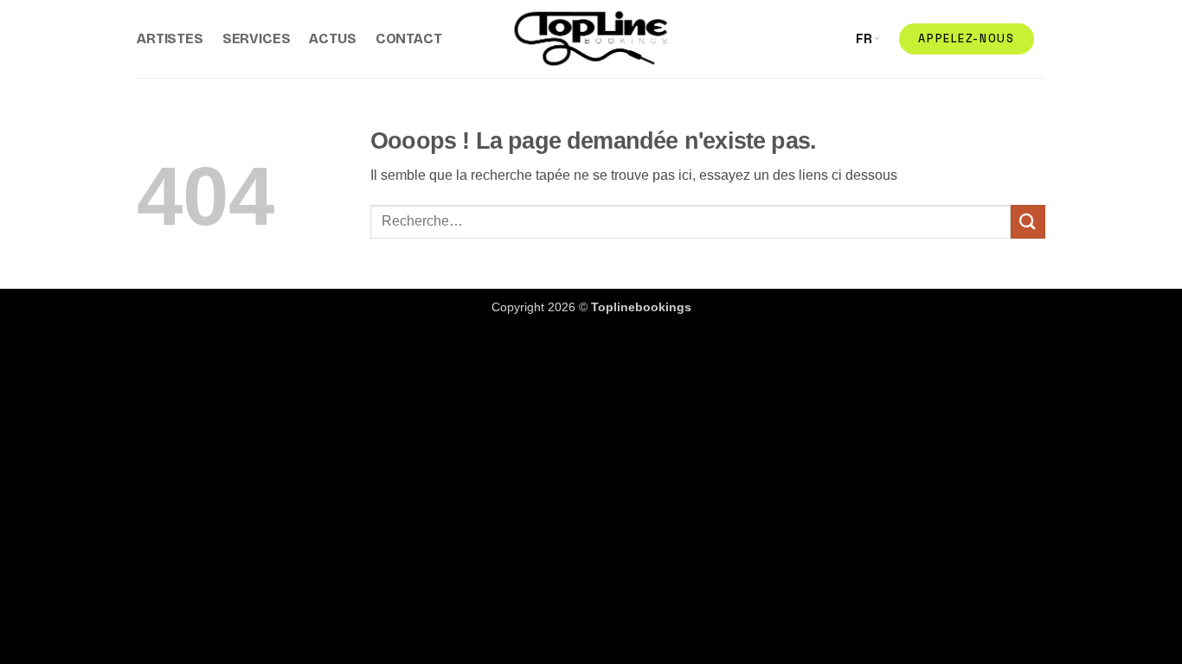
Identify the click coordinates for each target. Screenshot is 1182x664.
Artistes (170, 38)
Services (256, 38)
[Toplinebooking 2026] (591, 38)
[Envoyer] (1028, 222)
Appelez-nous (966, 38)
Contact (409, 38)
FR (864, 38)
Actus (332, 38)
